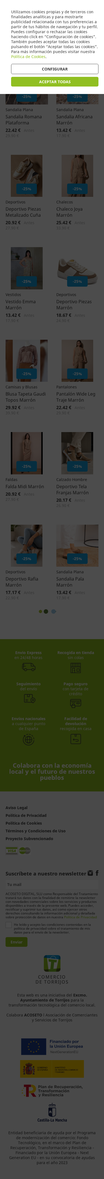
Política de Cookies (28, 56)
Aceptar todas (55, 81)
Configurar (55, 69)
